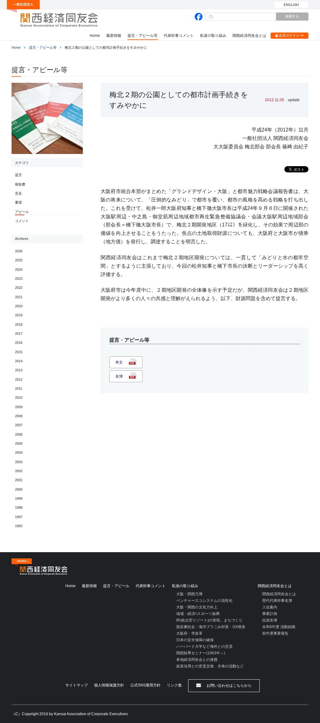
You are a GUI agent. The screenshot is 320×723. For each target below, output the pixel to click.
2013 (18, 370)
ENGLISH (291, 5)
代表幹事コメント (179, 35)
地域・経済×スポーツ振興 (198, 614)
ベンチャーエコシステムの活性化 (204, 600)
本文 (119, 362)
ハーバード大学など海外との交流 (204, 646)
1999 (18, 498)
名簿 (119, 376)
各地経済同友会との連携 (197, 659)
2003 (18, 462)
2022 (18, 288)
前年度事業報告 (275, 633)
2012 (18, 379)
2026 (18, 251)
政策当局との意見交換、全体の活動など (210, 666)
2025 (18, 260)
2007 (18, 425)
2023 (18, 278)
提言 (18, 175)
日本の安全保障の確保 (195, 640)
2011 (18, 388)
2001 (18, 480)
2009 (18, 407)
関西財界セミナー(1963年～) (200, 653)
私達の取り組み (213, 35)
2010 (18, 397)
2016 (18, 342)
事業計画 (269, 614)
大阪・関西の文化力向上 (197, 607)
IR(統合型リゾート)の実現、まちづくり (209, 620)
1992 (18, 526)
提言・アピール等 (143, 35)
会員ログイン (289, 35)
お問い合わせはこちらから (229, 685)
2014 (18, 361)
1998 (18, 507)
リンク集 (174, 685)
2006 (18, 434)
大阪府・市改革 (189, 633)
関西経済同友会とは (249, 35)
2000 (18, 489)
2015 (18, 352)
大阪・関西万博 (189, 594)
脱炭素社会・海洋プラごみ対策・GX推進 (210, 627)
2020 (18, 306)
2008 (18, 416)
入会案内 (269, 607)
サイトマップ (76, 685)
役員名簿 (269, 620)
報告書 (20, 184)
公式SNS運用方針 (145, 685)
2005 (18, 443)
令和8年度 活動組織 (278, 627)
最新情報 (113, 35)
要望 (18, 202)
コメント (22, 221)
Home (95, 35)
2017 (18, 333)
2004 (18, 452)
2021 (18, 297)
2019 (18, 315)
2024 (18, 269)
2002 (18, 471)
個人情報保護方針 (109, 685)
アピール (22, 212)
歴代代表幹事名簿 (277, 600)
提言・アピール (116, 586)
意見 (18, 193)
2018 (18, 324)
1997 (18, 517)
